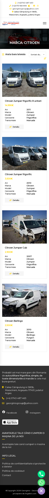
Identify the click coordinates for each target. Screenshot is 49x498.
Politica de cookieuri (13, 471)
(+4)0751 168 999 (19, 6)
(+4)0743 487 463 (25, 3)
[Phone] (41, 474)
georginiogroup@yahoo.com (26, 9)
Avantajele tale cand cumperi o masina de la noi (23, 445)
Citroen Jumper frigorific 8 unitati (23, 101)
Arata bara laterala (15, 54)
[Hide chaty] (41, 491)
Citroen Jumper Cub (16, 247)
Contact (6, 475)
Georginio (25, 491)
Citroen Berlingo (14, 321)
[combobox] (37, 54)
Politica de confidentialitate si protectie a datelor (24, 465)
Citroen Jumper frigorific (18, 174)
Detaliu (16, 127)
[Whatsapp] (41, 482)
